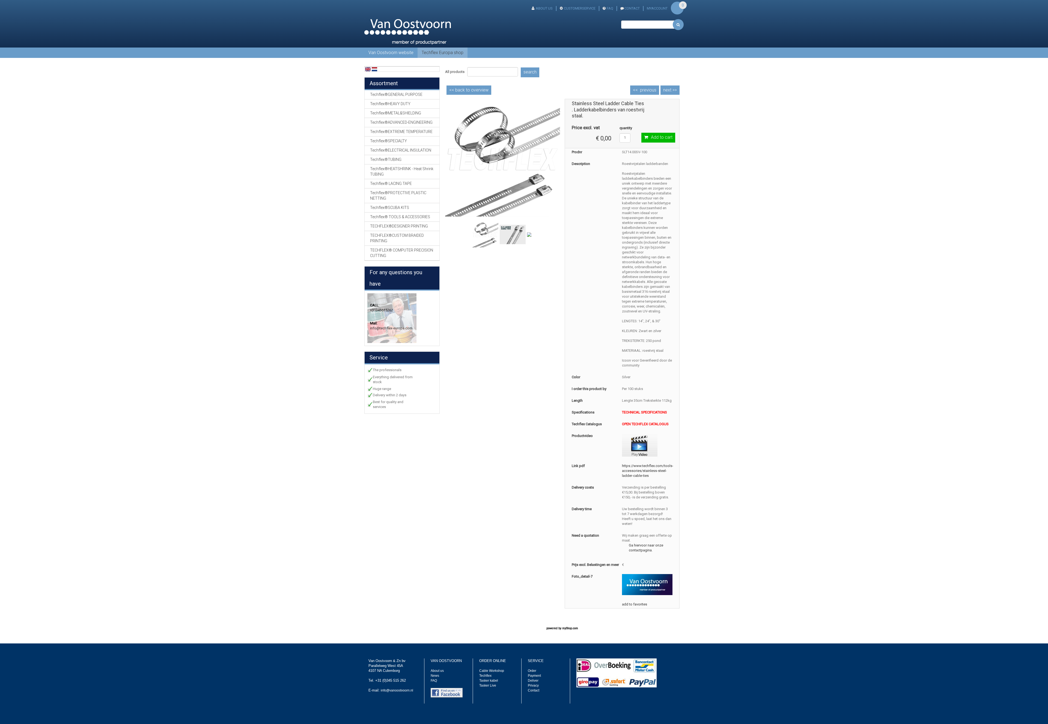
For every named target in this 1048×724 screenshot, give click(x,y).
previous (648, 90)
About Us (544, 8)
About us (437, 671)
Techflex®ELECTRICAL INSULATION (400, 150)
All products (455, 72)
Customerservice (580, 8)
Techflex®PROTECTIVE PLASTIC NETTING (398, 195)
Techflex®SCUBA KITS (389, 207)
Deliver (533, 680)
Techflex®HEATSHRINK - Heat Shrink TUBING (401, 171)
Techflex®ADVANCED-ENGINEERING (401, 122)
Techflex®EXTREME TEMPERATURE (401, 131)
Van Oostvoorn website (390, 52)
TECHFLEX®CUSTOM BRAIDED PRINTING (397, 238)
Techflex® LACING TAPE (391, 183)
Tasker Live (487, 685)
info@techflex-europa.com (391, 328)
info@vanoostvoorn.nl (397, 690)
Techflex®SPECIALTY (388, 141)
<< (469, 90)
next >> (670, 90)
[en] (368, 69)
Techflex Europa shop (442, 52)
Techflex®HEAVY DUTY (390, 104)
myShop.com (570, 628)
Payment (534, 676)
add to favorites (634, 604)
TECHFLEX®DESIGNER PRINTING (399, 226)
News (435, 676)
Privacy (533, 685)
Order (532, 671)
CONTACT (632, 8)
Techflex (485, 676)
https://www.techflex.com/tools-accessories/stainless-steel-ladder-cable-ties (647, 471)
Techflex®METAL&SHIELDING (395, 113)
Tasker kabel (488, 680)
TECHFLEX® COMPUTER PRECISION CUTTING (401, 253)
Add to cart (661, 137)
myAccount (657, 8)
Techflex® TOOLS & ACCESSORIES (400, 217)
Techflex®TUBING (385, 159)
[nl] (374, 69)
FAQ (610, 8)
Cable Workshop (491, 671)
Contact (533, 690)
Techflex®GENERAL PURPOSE (396, 94)
